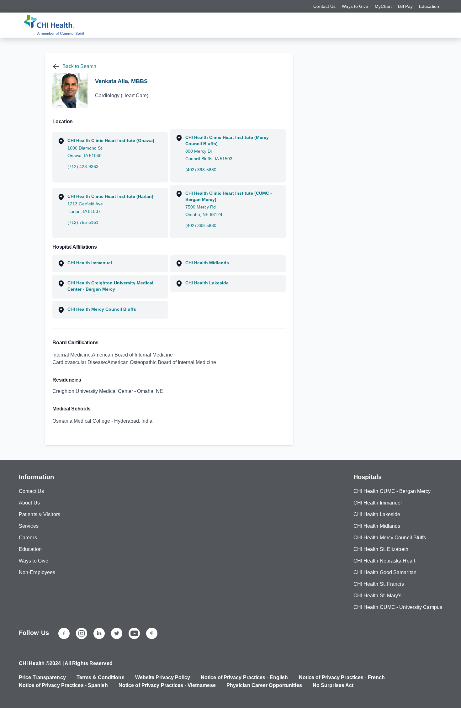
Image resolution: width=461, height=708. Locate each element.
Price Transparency (42, 677)
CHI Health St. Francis (378, 584)
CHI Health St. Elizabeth (380, 549)
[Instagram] (81, 633)
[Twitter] (116, 633)
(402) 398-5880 (200, 169)
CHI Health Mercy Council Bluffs (389, 537)
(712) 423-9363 (82, 166)
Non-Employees (37, 572)
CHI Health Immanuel (377, 502)
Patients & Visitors (39, 514)
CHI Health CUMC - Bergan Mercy (392, 491)
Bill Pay (405, 6)
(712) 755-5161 (82, 222)
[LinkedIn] (99, 633)
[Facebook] (64, 633)
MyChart (383, 6)
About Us (29, 502)
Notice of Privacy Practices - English (244, 677)
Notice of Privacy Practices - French (342, 677)
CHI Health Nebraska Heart (384, 560)
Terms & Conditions (101, 677)
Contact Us (324, 6)
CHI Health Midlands (376, 526)
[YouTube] (134, 633)
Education (429, 6)
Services (29, 526)
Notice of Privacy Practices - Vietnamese (167, 685)
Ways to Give (355, 6)
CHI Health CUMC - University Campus (397, 607)
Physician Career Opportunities (264, 685)
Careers (28, 537)
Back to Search (79, 66)
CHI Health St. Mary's (377, 595)
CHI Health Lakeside (376, 514)
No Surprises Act (333, 685)
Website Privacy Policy (162, 677)
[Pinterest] (151, 633)
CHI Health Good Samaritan (385, 572)
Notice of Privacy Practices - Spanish (63, 685)
